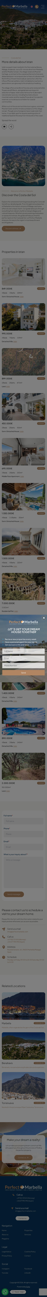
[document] (23, 648)
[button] (43, 617)
